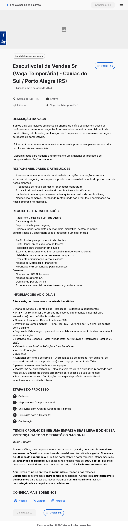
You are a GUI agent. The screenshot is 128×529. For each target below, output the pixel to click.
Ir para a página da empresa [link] (25, 5)
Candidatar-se (103, 5)
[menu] (121, 5)
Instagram (60, 500)
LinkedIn (41, 500)
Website (22, 500)
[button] (121, 5)
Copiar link (107, 65)
